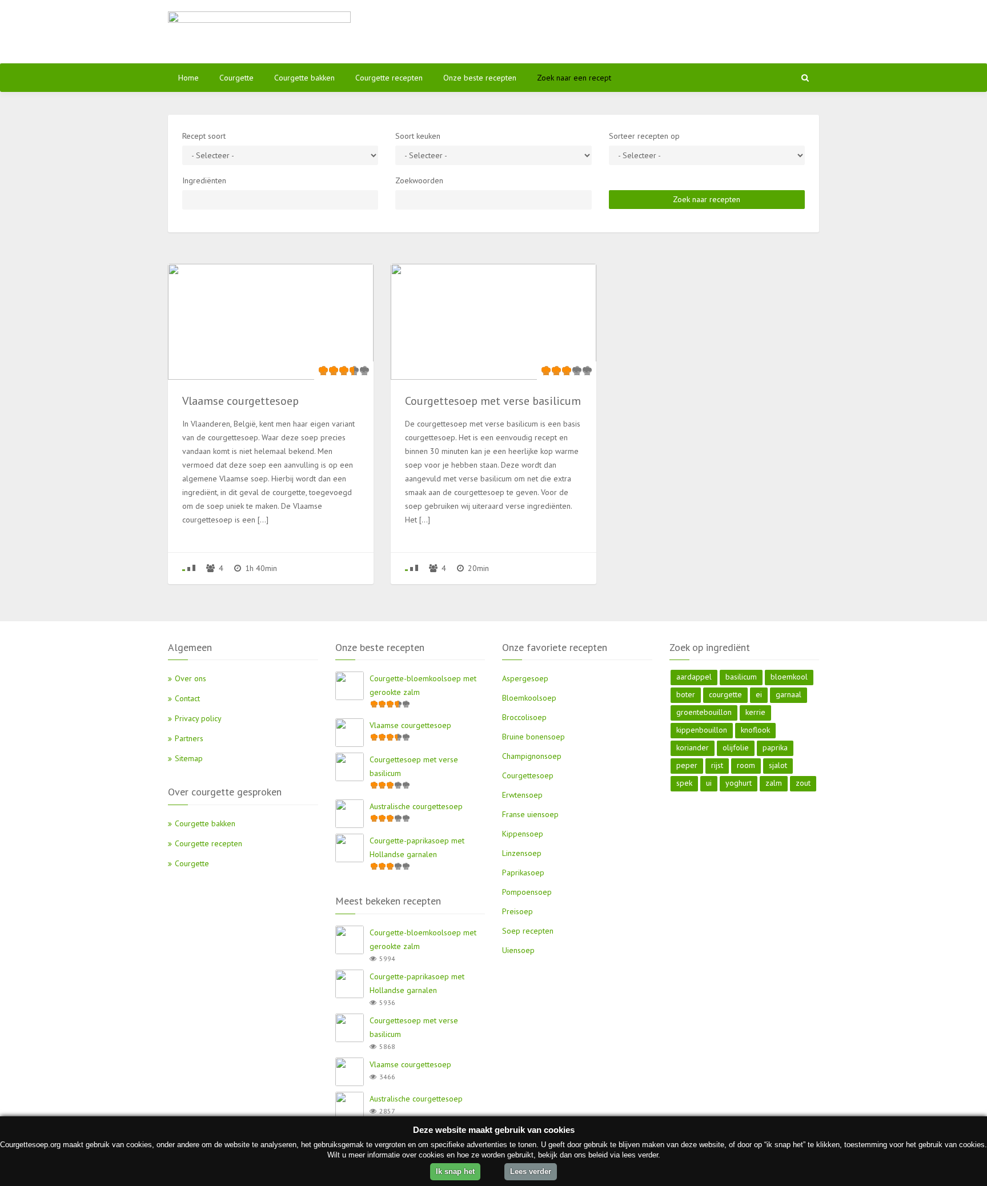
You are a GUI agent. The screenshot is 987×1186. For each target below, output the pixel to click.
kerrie (755, 712)
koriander (692, 747)
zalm (773, 783)
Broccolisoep (524, 717)
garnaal (788, 694)
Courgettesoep (527, 775)
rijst (717, 765)
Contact (187, 698)
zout (803, 783)
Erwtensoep (522, 795)
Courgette (236, 78)
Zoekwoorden (419, 180)
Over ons (190, 678)
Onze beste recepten (479, 78)
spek (684, 783)
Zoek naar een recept (574, 78)
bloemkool (789, 677)
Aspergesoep (525, 678)
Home (188, 78)
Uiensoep (518, 950)
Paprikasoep (523, 872)
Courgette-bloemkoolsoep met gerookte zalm (423, 685)
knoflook (755, 730)
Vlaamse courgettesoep (410, 725)
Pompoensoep (527, 892)
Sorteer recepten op (644, 136)
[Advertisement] (605, 31)
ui (709, 783)
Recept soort (204, 136)
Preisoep (517, 911)
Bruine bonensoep (533, 736)
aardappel (694, 677)
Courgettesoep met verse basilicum (414, 766)
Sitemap (189, 758)
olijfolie (736, 747)
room (746, 765)
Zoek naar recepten (706, 199)
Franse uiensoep (530, 814)
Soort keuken (417, 136)
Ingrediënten (204, 180)
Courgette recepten (389, 78)
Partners (189, 738)
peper (686, 765)
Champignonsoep (531, 756)
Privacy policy (198, 718)
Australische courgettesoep (416, 806)
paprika (775, 747)
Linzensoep (521, 853)
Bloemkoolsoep (529, 698)
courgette (725, 694)
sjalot (778, 765)
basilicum (741, 677)
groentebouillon (704, 712)
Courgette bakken (304, 78)
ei (759, 694)
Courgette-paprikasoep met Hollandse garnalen (417, 847)
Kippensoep (522, 834)
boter (685, 694)
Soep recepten (527, 931)
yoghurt (738, 783)
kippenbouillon (701, 730)
